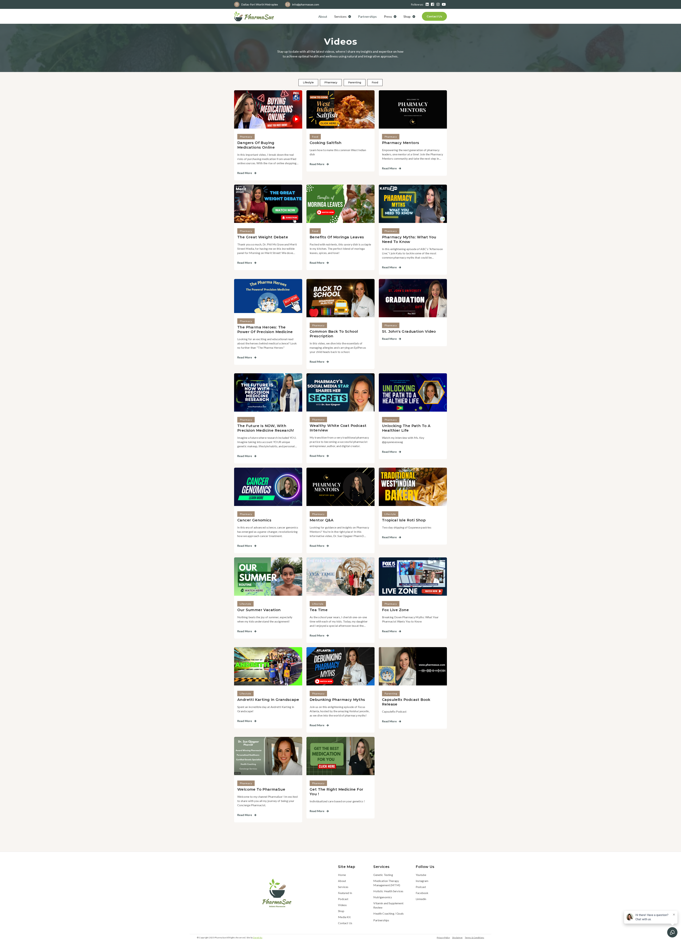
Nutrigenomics (382, 897)
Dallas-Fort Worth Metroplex (259, 4)
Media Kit (344, 917)
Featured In (345, 893)
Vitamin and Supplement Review (388, 905)
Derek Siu (257, 937)
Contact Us (434, 16)
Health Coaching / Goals (388, 913)
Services (343, 887)
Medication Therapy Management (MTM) (386, 883)
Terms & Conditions (474, 937)
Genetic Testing (383, 874)
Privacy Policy (443, 937)
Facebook (422, 893)
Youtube (421, 874)
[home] (254, 16)
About (322, 16)
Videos (342, 905)
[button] (343, 17)
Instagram (422, 880)
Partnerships (367, 16)
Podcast (343, 899)
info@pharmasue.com (305, 4)
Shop (341, 911)
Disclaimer (457, 937)
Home (342, 874)
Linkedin (421, 899)
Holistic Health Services (388, 891)
